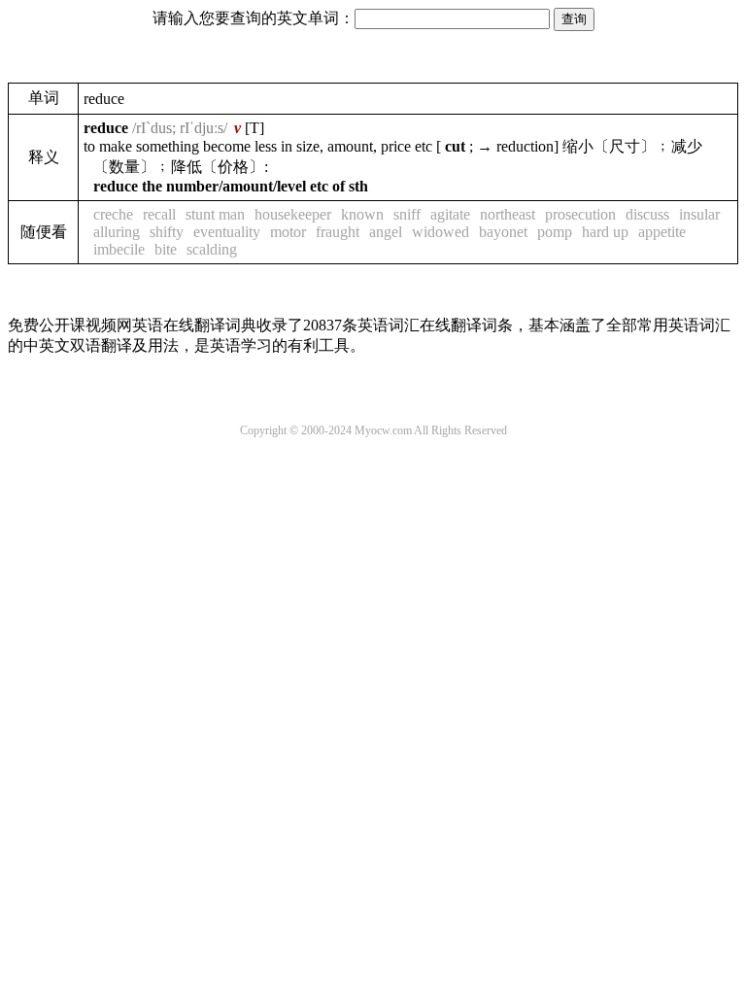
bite (165, 249)
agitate (450, 214)
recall (159, 214)
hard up (605, 231)
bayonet (503, 231)
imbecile (119, 249)
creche (113, 214)
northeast (507, 214)
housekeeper (292, 214)
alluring (116, 231)
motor (288, 231)
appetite (662, 231)
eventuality (226, 231)
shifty (167, 231)
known (362, 214)
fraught (337, 231)
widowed (440, 231)
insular (699, 214)
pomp (554, 231)
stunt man (215, 214)
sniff (407, 214)
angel (385, 231)
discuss (647, 214)
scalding (211, 249)
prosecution (580, 214)
